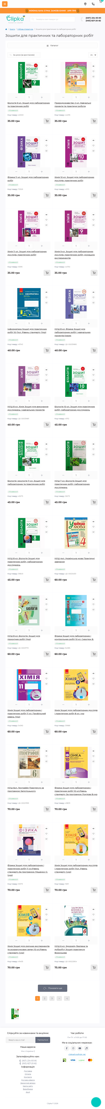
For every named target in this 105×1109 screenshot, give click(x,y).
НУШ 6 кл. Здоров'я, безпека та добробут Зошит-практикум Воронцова (71, 949)
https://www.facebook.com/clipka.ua (66, 1048)
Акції (28, 1092)
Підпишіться (42, 1040)
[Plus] (41, 97)
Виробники (28, 1089)
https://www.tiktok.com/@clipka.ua (86, 1048)
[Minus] (16, 97)
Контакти (28, 1077)
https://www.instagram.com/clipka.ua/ (73, 1048)
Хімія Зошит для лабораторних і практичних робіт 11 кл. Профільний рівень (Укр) (27, 713)
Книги (12, 29)
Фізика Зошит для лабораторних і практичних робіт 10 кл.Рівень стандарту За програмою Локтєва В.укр (76, 791)
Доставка (28, 1071)
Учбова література (25, 29)
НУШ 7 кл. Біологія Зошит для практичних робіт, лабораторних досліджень (72, 484)
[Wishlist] (46, 71)
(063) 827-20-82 (93, 20)
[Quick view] (46, 66)
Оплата (28, 1074)
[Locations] (85, 4)
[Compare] (46, 76)
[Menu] (5, 4)
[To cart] (47, 121)
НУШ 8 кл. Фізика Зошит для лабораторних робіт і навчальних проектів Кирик (73, 332)
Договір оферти (28, 1080)
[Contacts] (93, 4)
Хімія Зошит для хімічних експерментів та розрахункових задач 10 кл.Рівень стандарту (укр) (28, 949)
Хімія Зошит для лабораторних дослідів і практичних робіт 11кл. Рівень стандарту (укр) (76, 868)
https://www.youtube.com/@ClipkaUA (80, 1048)
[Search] (33, 19)
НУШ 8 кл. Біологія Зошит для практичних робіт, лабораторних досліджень (25, 561)
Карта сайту (28, 1086)
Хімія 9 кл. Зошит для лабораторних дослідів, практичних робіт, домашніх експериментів (75, 254)
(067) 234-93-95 (93, 18)
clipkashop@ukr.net (77, 1054)
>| (67, 998)
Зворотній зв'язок (27, 1083)
